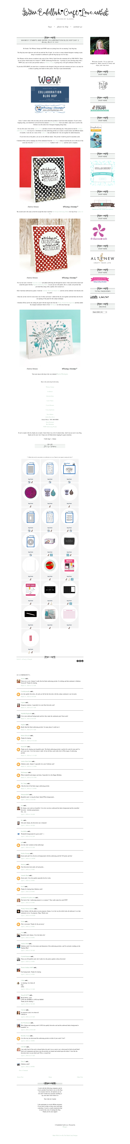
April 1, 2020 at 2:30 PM (27, 880)
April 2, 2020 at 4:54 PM (27, 937)
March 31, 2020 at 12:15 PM (28, 766)
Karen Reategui (62, 374)
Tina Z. (23, 1061)
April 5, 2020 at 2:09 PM (27, 1066)
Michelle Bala (50, 396)
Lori (22, 932)
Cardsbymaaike (25, 691)
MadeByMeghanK (26, 713)
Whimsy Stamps (49, 62)
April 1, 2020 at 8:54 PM (27, 891)
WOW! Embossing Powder (50, 427)
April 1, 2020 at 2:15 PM (27, 869)
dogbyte (23, 725)
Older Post (80, 1077)
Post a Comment (23, 1070)
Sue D (23, 886)
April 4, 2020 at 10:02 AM (28, 1030)
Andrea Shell (25, 944)
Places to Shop (62, 27)
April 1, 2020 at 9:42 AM (28, 836)
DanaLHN (24, 747)
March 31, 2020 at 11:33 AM (29, 755)
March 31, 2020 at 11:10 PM (28, 788)
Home (50, 27)
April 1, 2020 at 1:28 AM (28, 814)
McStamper (24, 772)
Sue (22, 805)
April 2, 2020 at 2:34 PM (27, 926)
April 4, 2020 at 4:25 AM (28, 1017)
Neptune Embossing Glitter (40, 285)
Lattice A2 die (38, 129)
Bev (22, 820)
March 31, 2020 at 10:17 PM (28, 777)
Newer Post (20, 1077)
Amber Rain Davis (54, 123)
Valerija (23, 1010)
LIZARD (23, 1047)
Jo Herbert (50, 391)
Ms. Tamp (24, 783)
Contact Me (77, 27)
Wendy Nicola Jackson (27, 909)
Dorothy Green (25, 1036)
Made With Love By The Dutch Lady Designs (65, 1135)
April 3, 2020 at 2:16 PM (27, 974)
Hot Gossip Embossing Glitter (60, 212)
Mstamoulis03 (25, 794)
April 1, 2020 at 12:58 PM (28, 858)
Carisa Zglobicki (50, 410)
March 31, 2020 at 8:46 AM (28, 718)
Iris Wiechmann (26, 1023)
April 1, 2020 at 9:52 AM (28, 847)
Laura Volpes (50, 401)
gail (22, 842)
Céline (23, 980)
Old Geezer (53, 305)
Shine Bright (55, 141)
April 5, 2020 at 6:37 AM (28, 1055)
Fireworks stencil (37, 283)
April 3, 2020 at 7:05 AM (28, 950)
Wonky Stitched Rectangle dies (66, 303)
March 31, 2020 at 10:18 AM (29, 741)
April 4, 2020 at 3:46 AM (28, 1004)
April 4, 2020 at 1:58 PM (27, 1041)
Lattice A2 (44, 133)
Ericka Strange (25, 853)
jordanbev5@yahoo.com (28, 898)
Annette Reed (25, 875)
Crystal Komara (50, 405)
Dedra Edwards (25, 735)
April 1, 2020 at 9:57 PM (27, 902)
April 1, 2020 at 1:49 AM (28, 825)
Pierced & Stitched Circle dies (41, 143)
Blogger (65, 1127)
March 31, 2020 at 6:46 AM (28, 696)
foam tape (61, 143)
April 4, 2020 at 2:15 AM (28, 989)
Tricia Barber (50, 414)
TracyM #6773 (25, 995)
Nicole (23, 921)
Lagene (23, 702)
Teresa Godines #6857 (27, 967)
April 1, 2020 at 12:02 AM (28, 799)
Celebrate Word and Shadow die (51, 291)
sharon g (23, 864)
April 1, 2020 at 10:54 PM (28, 915)
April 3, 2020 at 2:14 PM (27, 961)
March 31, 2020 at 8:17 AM (28, 707)
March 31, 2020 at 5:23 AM (28, 685)
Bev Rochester (50, 424)
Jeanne (23, 678)
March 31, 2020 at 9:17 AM (28, 729)
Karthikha (24, 831)
